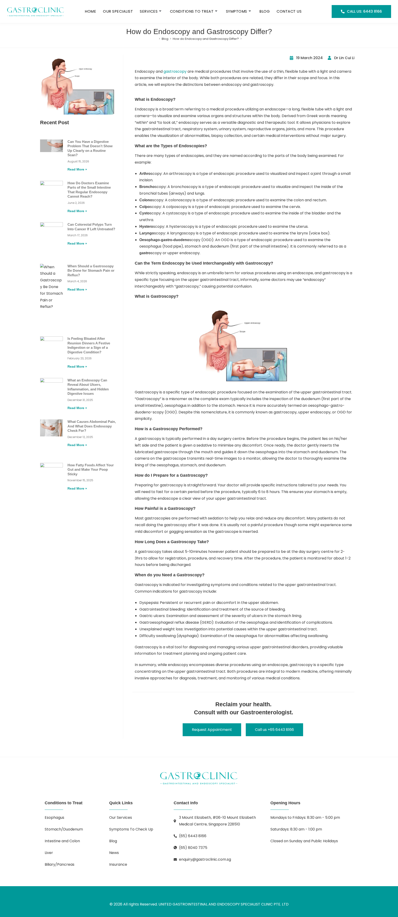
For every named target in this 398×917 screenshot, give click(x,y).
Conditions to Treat (192, 11)
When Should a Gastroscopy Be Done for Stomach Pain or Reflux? (90, 270)
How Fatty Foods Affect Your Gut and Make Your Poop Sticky (90, 469)
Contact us (289, 11)
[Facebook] (196, 894)
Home (90, 11)
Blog (264, 11)
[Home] (156, 39)
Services (149, 11)
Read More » (77, 169)
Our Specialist (118, 11)
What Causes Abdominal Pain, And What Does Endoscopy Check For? (91, 426)
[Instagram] (202, 894)
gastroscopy (175, 71)
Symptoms (236, 11)
